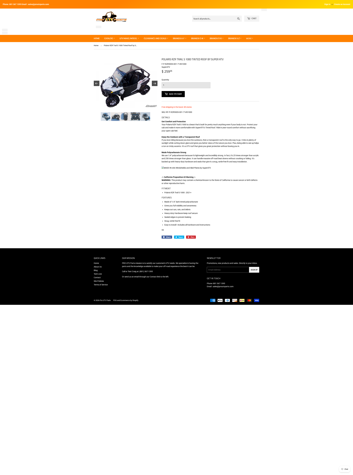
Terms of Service (101, 285)
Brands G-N (197, 38)
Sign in (327, 4)
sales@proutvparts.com (223, 286)
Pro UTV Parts (105, 300)
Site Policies (99, 281)
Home (97, 38)
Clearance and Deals (155, 38)
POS (115, 300)
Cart (253, 18)
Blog (96, 270)
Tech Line (98, 274)
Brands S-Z (234, 38)
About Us (98, 267)
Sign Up (254, 270)
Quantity (165, 80)
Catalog (108, 38)
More (249, 38)
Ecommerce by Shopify (129, 300)
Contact (97, 277)
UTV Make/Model (129, 38)
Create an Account (342, 4)
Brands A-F (179, 38)
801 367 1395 (219, 283)
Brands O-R (216, 38)
